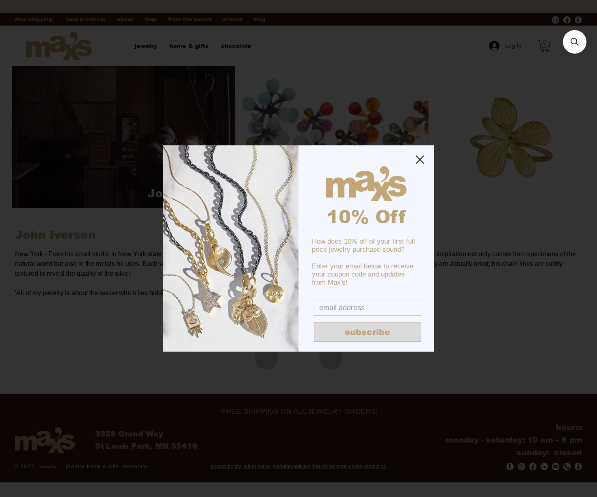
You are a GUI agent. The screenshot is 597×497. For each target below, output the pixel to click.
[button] (420, 160)
